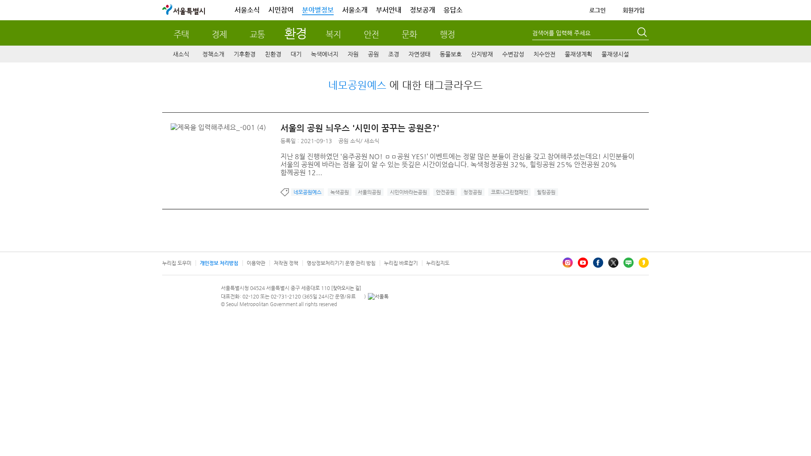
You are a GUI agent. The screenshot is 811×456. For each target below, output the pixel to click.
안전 (371, 34)
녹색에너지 (324, 54)
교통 (257, 34)
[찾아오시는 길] (346, 288)
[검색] (643, 33)
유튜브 (583, 263)
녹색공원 (339, 192)
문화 (409, 34)
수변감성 (513, 54)
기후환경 (245, 54)
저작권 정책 (286, 263)
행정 (447, 34)
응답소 (453, 10)
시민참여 (281, 10)
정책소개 (213, 54)
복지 (333, 34)
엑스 (613, 263)
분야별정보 (318, 10)
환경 (295, 33)
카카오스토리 (644, 263)
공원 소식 (349, 141)
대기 (296, 54)
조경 (393, 54)
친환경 (273, 54)
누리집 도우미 (176, 263)
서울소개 (354, 10)
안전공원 (445, 192)
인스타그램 (568, 263)
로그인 (597, 10)
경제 (219, 34)
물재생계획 (578, 54)
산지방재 (482, 54)
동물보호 (451, 54)
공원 (373, 54)
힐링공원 (546, 192)
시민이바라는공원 (408, 192)
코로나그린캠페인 (509, 192)
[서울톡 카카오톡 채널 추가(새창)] (378, 296)
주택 (181, 34)
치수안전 (544, 54)
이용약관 (256, 263)
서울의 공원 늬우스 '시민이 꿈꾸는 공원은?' (359, 128)
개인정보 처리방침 (219, 263)
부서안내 (388, 10)
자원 (353, 54)
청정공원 (472, 192)
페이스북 (598, 263)
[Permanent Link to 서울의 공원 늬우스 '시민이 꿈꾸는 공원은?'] (220, 127)
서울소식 (247, 10)
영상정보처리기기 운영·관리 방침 (341, 263)
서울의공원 (369, 192)
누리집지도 (437, 263)
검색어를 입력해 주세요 (561, 33)
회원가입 (634, 10)
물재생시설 (615, 54)
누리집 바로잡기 (401, 263)
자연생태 (419, 54)
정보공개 (422, 10)
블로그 (628, 263)
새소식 (181, 54)
